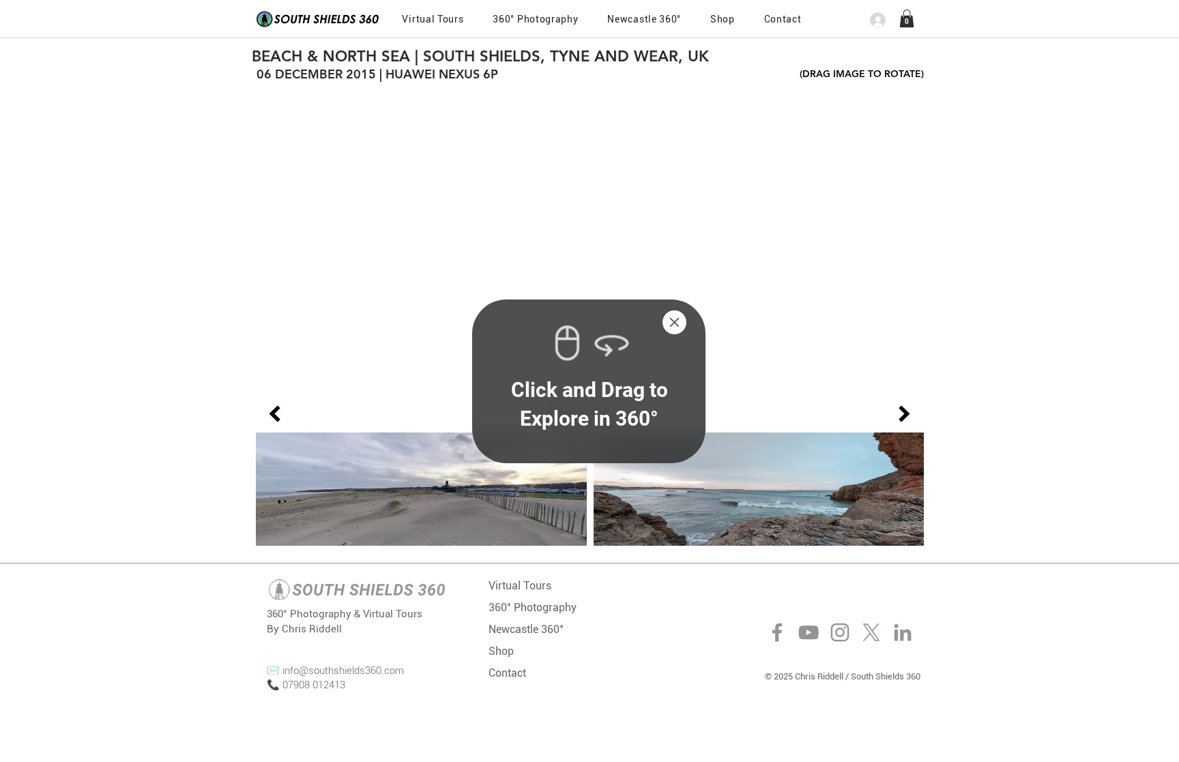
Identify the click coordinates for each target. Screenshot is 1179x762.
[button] (674, 322)
